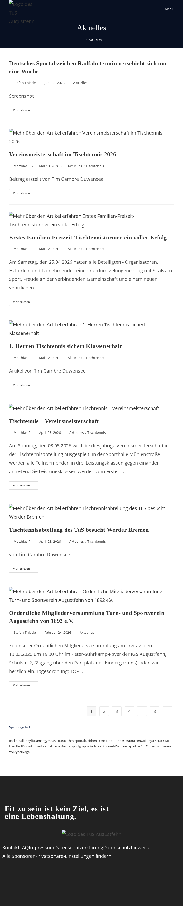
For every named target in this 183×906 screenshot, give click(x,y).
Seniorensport (126, 746)
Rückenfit (109, 746)
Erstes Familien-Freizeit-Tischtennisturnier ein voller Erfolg (88, 237)
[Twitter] (82, 871)
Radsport (95, 746)
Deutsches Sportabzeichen (78, 741)
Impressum (41, 847)
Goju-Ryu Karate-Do (155, 741)
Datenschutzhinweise (126, 847)
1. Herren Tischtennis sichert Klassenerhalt (65, 346)
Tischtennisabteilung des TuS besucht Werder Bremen (79, 530)
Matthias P (22, 166)
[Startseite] (83, 40)
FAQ (24, 847)
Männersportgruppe (74, 746)
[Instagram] (101, 871)
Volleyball (16, 752)
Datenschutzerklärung (78, 847)
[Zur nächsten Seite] (167, 711)
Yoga (26, 752)
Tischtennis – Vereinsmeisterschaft (54, 421)
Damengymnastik (46, 741)
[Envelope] (121, 871)
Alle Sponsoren (19, 856)
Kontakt (11, 847)
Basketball (16, 741)
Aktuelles (95, 40)
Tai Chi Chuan (145, 746)
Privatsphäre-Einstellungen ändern (73, 856)
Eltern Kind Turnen (110, 741)
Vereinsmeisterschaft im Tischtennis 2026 (62, 154)
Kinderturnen (31, 746)
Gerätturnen (132, 741)
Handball (15, 746)
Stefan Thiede (25, 83)
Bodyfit (29, 741)
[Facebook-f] (62, 871)
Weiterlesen (25, 109)
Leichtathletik (50, 746)
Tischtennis (95, 166)
